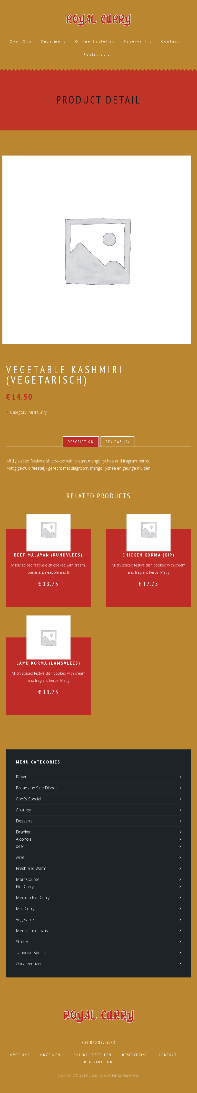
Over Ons (21, 41)
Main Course (28, 879)
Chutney (23, 810)
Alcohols (24, 839)
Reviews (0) (117, 441)
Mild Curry (37, 412)
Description (81, 441)
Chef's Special (28, 799)
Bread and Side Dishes (36, 788)
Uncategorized (29, 963)
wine (20, 857)
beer (20, 846)
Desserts (24, 821)
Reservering (138, 41)
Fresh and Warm (31, 868)
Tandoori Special (31, 952)
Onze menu (53, 41)
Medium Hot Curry (33, 897)
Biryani (22, 777)
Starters (23, 941)
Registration (98, 54)
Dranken (24, 832)
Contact (170, 41)
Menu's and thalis (32, 930)
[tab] (81, 441)
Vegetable (25, 919)
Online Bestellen (95, 41)
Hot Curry (25, 886)
